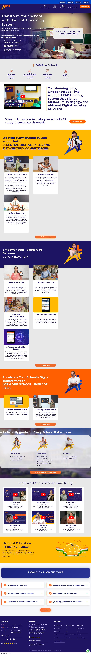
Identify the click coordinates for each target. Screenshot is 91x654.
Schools (70, 2)
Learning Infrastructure (69, 458)
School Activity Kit (42, 458)
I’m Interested (45, 237)
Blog (67, 631)
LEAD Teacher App (42, 456)
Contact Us (4, 621)
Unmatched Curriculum (18, 456)
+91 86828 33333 (15, 627)
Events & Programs (45, 7)
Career (78, 631)
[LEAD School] (5, 7)
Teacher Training (80, 637)
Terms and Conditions (70, 634)
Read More (45, 610)
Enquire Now (84, 6)
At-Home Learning (16, 458)
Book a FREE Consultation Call (45, 472)
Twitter (8, 639)
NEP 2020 (55, 7)
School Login (80, 625)
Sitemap (56, 634)
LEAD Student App (58, 625)
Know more (6, 556)
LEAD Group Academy (43, 461)
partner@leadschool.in (16, 625)
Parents (62, 2)
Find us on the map (35, 637)
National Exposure (16, 460)
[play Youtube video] (22, 96)
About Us (86, 2)
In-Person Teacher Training (44, 460)
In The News (57, 631)
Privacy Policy (5, 636)
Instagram (10, 639)
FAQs (67, 628)
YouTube (14, 639)
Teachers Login (80, 628)
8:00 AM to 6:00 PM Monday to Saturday (16, 631)
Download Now (77, 121)
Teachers (78, 2)
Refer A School (57, 628)
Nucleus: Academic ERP (70, 456)
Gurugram (32, 644)
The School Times (72, 7)
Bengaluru (41, 644)
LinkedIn (2, 639)
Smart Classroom (69, 637)
